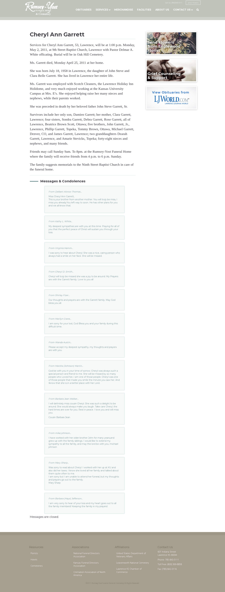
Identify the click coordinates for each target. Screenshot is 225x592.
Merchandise (123, 9)
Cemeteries (37, 565)
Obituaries (84, 9)
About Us (162, 9)
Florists (34, 553)
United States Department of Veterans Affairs (131, 555)
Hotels (34, 559)
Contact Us (182, 9)
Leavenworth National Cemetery (132, 562)
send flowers (193, 3)
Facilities (144, 9)
